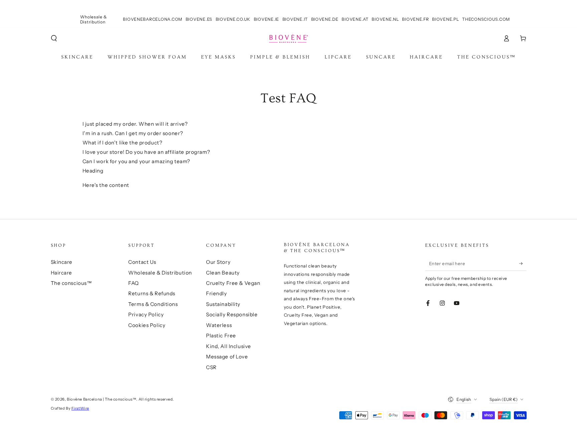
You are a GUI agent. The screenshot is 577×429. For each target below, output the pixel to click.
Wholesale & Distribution (160, 273)
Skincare (62, 262)
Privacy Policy (146, 314)
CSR (211, 367)
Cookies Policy (146, 325)
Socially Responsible (231, 314)
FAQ (133, 283)
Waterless (219, 325)
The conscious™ (71, 283)
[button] (54, 38)
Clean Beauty (223, 273)
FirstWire (80, 408)
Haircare (61, 273)
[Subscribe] (523, 263)
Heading (93, 171)
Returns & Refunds (151, 293)
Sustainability (223, 304)
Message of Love (227, 356)
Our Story (218, 262)
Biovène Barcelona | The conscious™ (101, 399)
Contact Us (142, 262)
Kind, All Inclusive (228, 346)
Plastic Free (221, 335)
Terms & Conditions (153, 304)
